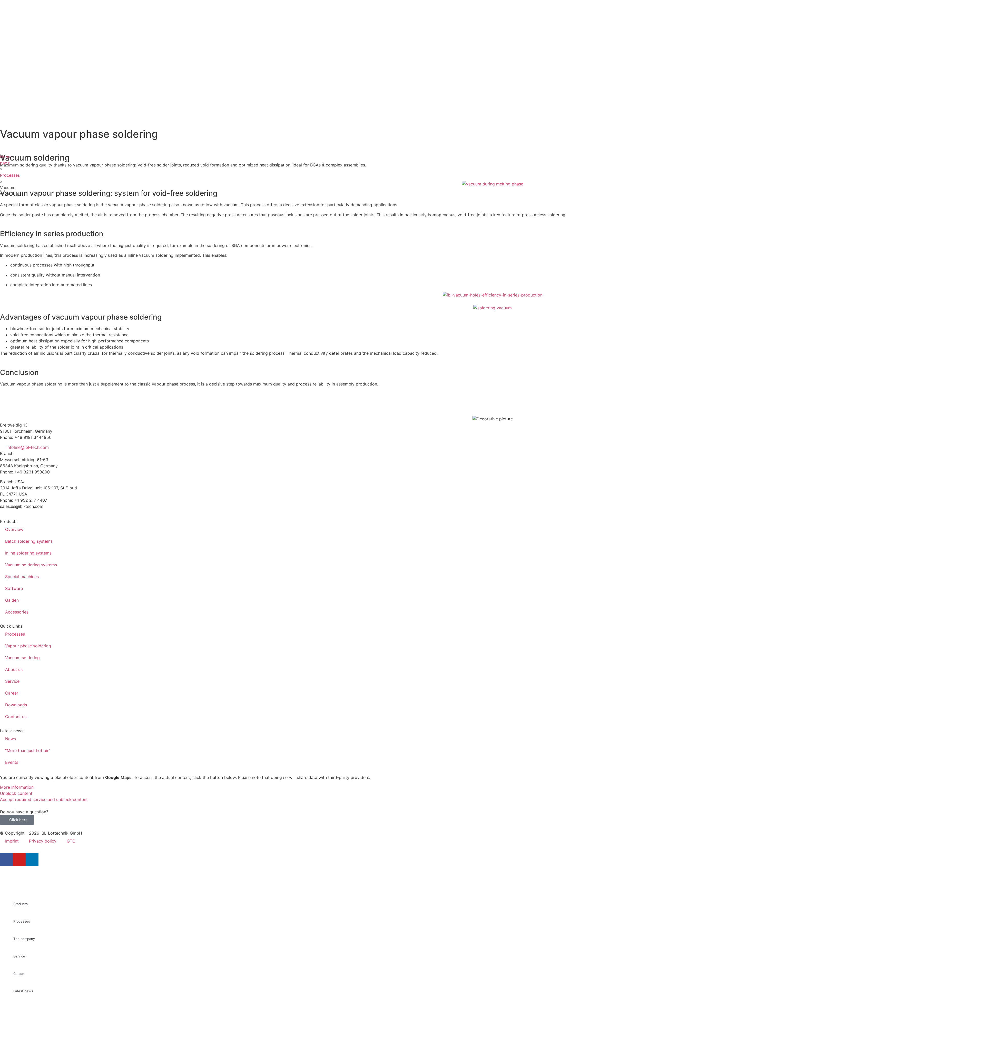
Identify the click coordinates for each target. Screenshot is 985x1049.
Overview (14, 529)
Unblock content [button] (16, 793)
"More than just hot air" (27, 750)
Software (14, 588)
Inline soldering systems (28, 553)
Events (11, 762)
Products (20, 904)
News (10, 738)
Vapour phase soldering (28, 645)
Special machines (22, 576)
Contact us (15, 716)
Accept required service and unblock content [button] (44, 799)
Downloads (16, 704)
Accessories (16, 612)
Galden (12, 600)
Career (11, 693)
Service (12, 681)
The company (24, 939)
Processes (10, 175)
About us (14, 669)
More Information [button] (17, 787)
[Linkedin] (32, 859)
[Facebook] (6, 859)
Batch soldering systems (29, 541)
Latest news (23, 991)
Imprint (12, 841)
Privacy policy (42, 841)
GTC (71, 841)
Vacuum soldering (22, 657)
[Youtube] (19, 859)
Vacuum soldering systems (31, 564)
